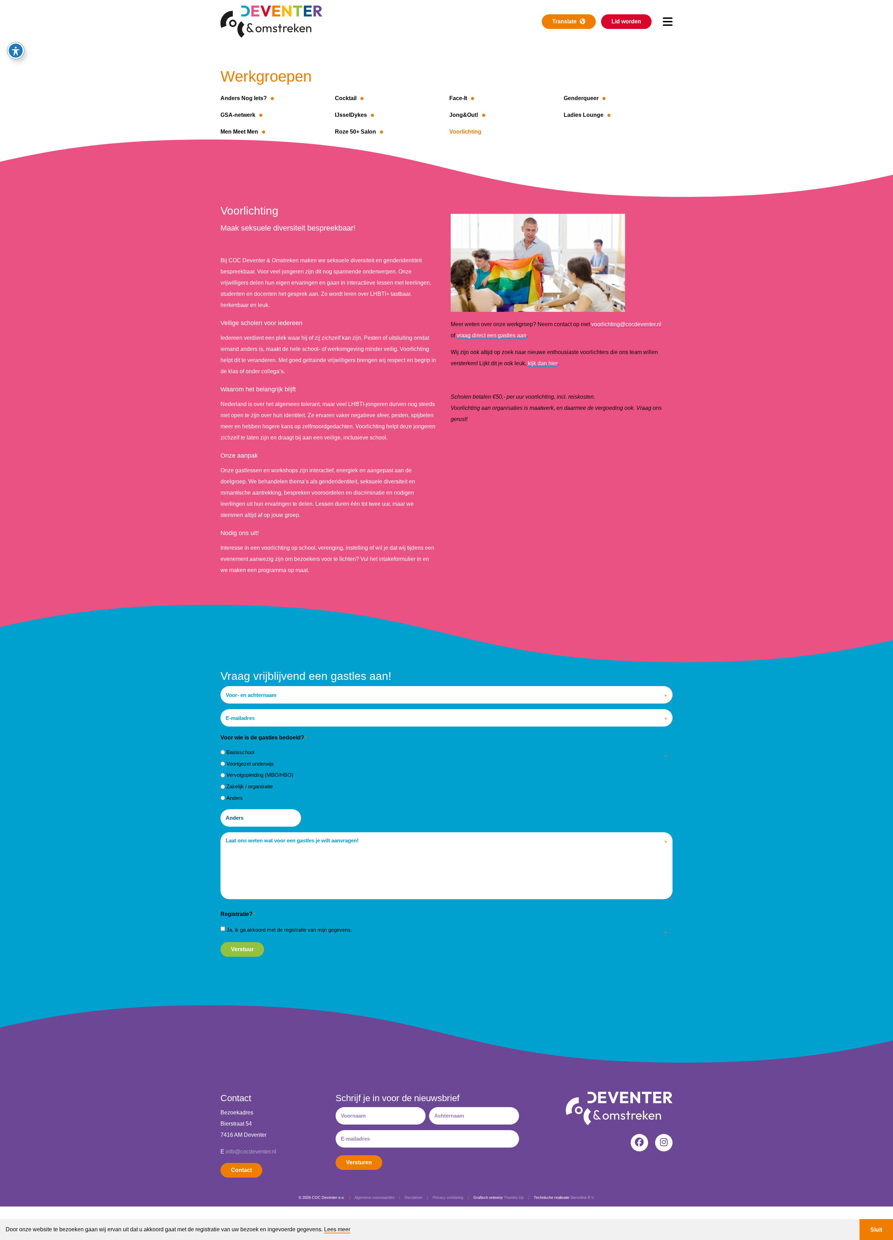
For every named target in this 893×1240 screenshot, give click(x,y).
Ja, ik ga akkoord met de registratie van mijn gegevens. (289, 930)
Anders (234, 798)
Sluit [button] (876, 1230)
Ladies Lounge (583, 115)
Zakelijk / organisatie (249, 786)
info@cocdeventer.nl (251, 1152)
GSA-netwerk (237, 115)
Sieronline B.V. (582, 1197)
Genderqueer (581, 98)
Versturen (359, 1162)
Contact (241, 1170)
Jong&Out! (463, 115)
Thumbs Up (514, 1197)
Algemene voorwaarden (374, 1197)
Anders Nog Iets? (243, 98)
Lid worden (626, 21)
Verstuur (242, 949)
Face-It (458, 98)
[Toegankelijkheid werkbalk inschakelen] (15, 50)
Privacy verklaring (448, 1197)
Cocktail (346, 98)
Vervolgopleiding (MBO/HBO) (259, 775)
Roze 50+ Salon (355, 132)
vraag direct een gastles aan (491, 335)
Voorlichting (465, 132)
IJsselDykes (351, 115)
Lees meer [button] (337, 1229)
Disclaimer (413, 1197)
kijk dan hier (542, 363)
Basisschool (240, 752)
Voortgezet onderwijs (250, 764)
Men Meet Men (239, 132)
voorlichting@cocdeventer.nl (626, 324)
